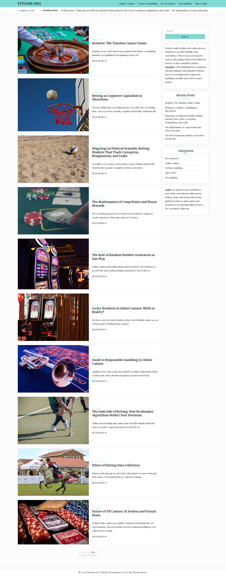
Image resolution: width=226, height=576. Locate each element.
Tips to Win (201, 3)
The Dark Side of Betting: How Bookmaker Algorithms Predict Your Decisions (123, 413)
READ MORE (98, 60)
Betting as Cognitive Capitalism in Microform (117, 97)
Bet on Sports (168, 3)
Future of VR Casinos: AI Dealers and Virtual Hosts (124, 513)
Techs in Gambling (148, 3)
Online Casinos (127, 3)
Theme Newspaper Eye (113, 572)
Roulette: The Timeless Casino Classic (119, 43)
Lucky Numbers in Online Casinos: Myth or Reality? (123, 310)
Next (93, 552)
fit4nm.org (29, 4)
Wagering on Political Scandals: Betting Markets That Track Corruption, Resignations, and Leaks (120, 152)
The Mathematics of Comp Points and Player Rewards (124, 204)
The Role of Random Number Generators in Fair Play (123, 257)
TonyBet (169, 67)
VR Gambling (185, 3)
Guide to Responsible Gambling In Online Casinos (122, 362)
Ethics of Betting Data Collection (116, 465)
